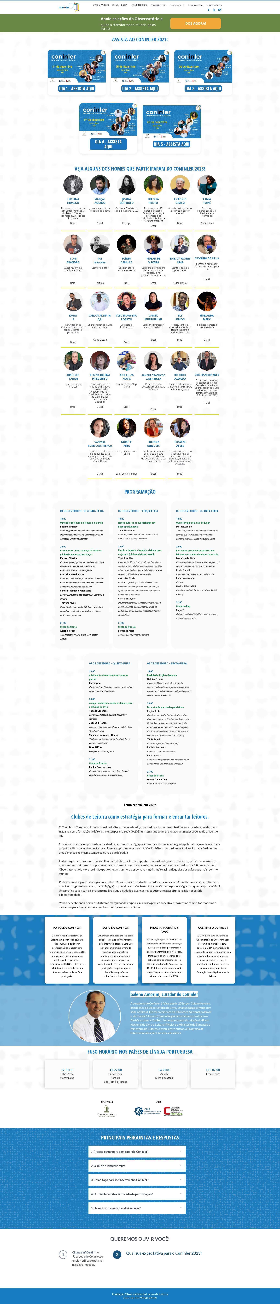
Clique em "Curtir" (83, 1252)
